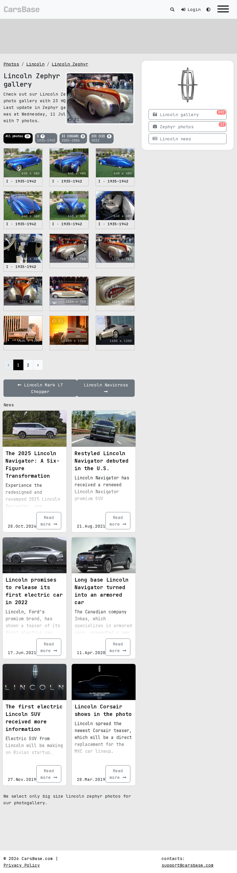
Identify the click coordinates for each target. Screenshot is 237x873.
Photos (11, 64)
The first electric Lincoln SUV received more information (34, 717)
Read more (47, 521)
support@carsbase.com (188, 865)
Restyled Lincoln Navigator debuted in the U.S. (102, 461)
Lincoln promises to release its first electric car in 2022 (34, 591)
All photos (17, 136)
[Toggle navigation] (223, 9)
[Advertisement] (118, 36)
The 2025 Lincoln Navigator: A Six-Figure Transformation (32, 464)
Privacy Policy (21, 865)
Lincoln (35, 64)
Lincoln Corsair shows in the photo (103, 710)
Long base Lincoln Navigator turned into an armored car (102, 591)
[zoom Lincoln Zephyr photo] (127, 117)
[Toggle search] (172, 9)
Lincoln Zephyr (70, 64)
